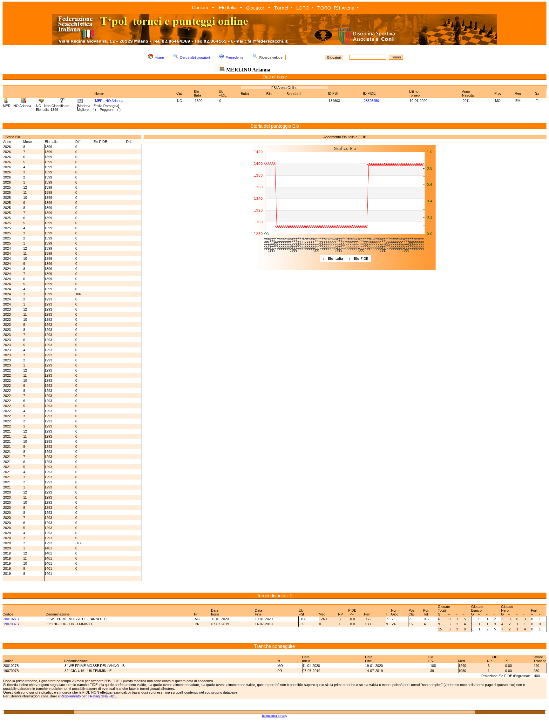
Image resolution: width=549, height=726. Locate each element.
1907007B (11, 624)
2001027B (11, 619)
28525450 (371, 101)
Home (159, 57)
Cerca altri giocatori (195, 57)
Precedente (234, 57)
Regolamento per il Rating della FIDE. (89, 696)
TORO (324, 7)
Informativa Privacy (274, 715)
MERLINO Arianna (109, 101)
